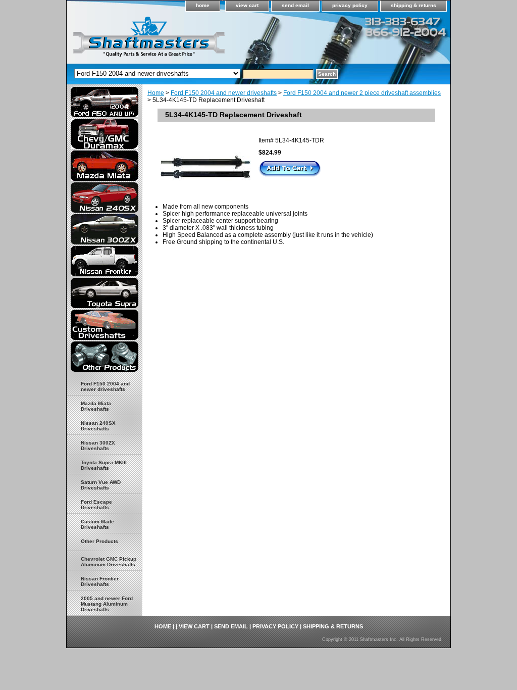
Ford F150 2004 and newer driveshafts (224, 92)
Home (155, 92)
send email (295, 5)
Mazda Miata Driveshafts (96, 406)
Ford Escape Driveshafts (96, 504)
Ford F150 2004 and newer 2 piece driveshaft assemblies (362, 92)
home (203, 5)
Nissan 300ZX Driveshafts (98, 445)
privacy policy (350, 5)
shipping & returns (413, 5)
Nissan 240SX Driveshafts (98, 425)
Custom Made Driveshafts (97, 524)
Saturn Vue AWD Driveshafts (101, 484)
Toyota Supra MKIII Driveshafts (104, 465)
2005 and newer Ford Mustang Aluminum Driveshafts (107, 604)
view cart (247, 5)
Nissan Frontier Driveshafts (100, 581)
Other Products (99, 541)
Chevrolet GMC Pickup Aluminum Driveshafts (108, 561)
